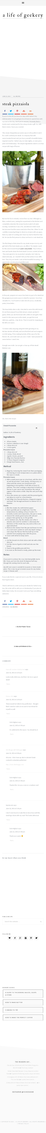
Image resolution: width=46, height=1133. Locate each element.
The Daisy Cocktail (27, 1068)
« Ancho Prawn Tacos (23, 627)
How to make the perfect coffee (19, 1017)
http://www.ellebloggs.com (15, 765)
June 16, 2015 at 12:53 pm (14, 673)
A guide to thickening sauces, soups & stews (20, 994)
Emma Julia (10, 696)
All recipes (16, 96)
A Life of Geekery (23, 15)
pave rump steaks (26, 249)
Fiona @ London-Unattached (15, 669)
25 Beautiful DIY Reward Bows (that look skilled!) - (21, 1083)
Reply (8, 684)
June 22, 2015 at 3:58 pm (17, 781)
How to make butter (13, 1002)
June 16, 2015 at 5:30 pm (13, 808)
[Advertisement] (23, 47)
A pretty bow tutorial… (28, 1079)
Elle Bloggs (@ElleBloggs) (14, 750)
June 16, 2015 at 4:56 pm (13, 753)
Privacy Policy (23, 1123)
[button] (38, 427)
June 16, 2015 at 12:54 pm (14, 700)
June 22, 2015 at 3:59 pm (17, 725)
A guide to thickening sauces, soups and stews (26, 1074)
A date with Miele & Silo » (23, 646)
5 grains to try (11, 1010)
